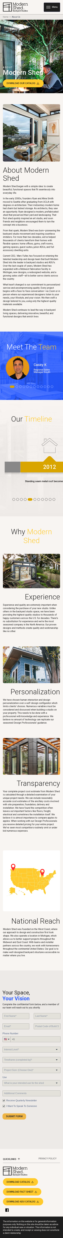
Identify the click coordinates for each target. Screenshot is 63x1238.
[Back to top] (58, 1233)
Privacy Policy (48, 1158)
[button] (12, 387)
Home (5, 17)
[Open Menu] (52, 7)
